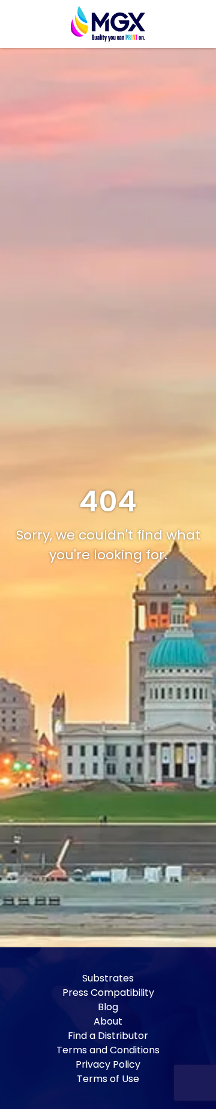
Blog (108, 1007)
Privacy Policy (108, 1064)
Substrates (108, 978)
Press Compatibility (108, 992)
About (108, 1021)
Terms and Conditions (108, 1050)
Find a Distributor (108, 1036)
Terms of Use (108, 1079)
